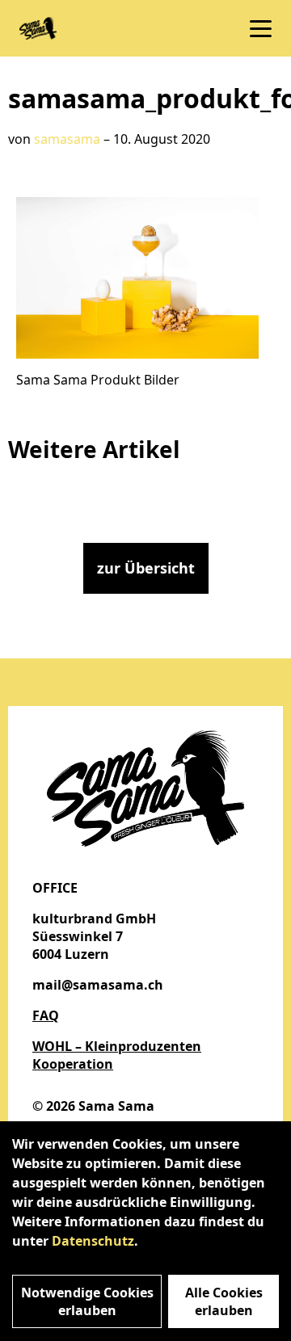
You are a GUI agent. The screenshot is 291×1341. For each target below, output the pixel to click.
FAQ (45, 1015)
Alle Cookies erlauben (224, 1301)
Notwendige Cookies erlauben (87, 1301)
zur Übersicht (146, 568)
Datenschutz (93, 1241)
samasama (67, 139)
